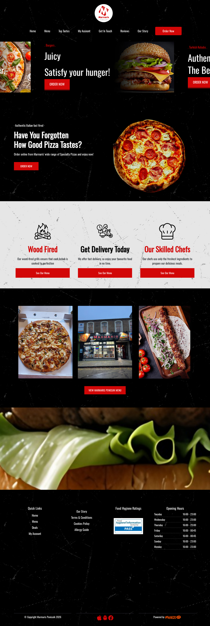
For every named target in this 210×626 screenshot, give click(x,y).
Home (33, 31)
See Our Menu (43, 273)
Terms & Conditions (81, 517)
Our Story (143, 31)
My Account (84, 31)
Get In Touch (105, 31)
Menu (47, 31)
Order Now (168, 31)
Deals (35, 527)
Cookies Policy (81, 523)
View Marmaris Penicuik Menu (105, 390)
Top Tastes (64, 31)
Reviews (124, 31)
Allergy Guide (81, 529)
